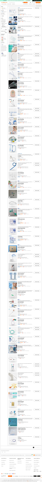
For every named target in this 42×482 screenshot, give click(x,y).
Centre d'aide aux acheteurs (28, 460)
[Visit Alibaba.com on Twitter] (37, 471)
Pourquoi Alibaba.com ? (3, 460)
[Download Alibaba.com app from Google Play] (39, 476)
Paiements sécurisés (11, 460)
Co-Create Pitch (3, 462)
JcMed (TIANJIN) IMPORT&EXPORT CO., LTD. (22, 121)
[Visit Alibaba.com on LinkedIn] (35, 471)
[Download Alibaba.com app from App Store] (35, 476)
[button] (22, 2)
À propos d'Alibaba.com (3, 458)
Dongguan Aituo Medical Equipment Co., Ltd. (22, 366)
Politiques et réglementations (12, 470)
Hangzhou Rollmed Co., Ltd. (20, 186)
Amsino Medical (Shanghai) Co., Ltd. (21, 414)
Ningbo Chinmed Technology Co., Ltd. (21, 249)
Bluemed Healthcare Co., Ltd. (21, 39)
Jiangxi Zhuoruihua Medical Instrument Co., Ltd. (22, 376)
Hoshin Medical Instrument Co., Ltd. (21, 357)
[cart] (32, 2)
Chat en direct (27, 462)
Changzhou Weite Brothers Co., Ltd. (21, 294)
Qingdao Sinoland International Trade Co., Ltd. (22, 257)
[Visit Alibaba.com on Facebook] (34, 471)
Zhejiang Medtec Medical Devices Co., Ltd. (22, 147)
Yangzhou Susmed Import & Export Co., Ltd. (22, 341)
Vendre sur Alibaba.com (36, 460)
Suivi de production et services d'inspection (12, 468)
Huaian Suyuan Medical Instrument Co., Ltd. (22, 404)
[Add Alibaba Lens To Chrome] (10, 476)
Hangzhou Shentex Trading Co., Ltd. (21, 349)
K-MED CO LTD (19, 94)
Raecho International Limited (21, 230)
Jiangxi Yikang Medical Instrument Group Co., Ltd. (23, 386)
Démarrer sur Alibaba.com (36, 462)
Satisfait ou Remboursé (11, 462)
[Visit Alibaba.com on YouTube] (40, 471)
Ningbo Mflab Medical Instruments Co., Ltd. (22, 440)
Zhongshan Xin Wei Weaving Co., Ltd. (21, 20)
